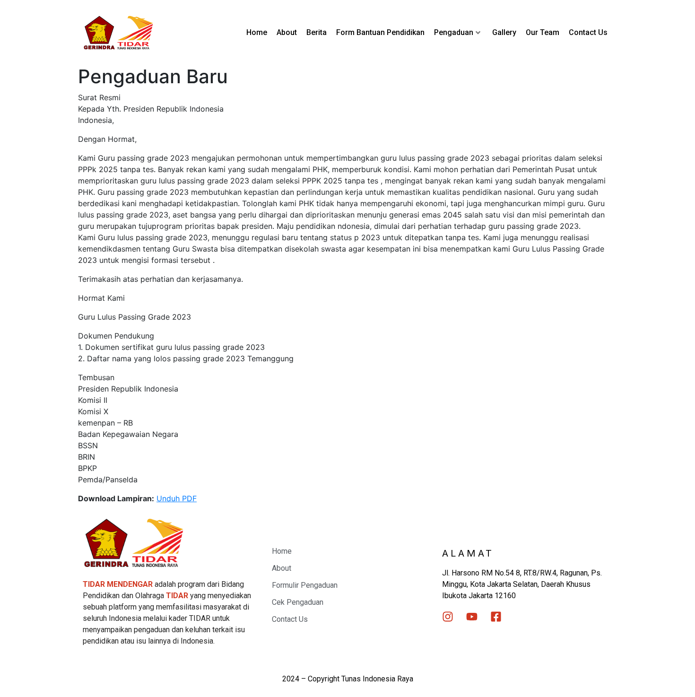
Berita (316, 32)
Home (256, 32)
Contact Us (588, 32)
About (287, 32)
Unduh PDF (176, 498)
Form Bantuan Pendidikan (380, 32)
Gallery (504, 32)
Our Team (542, 32)
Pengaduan (453, 32)
